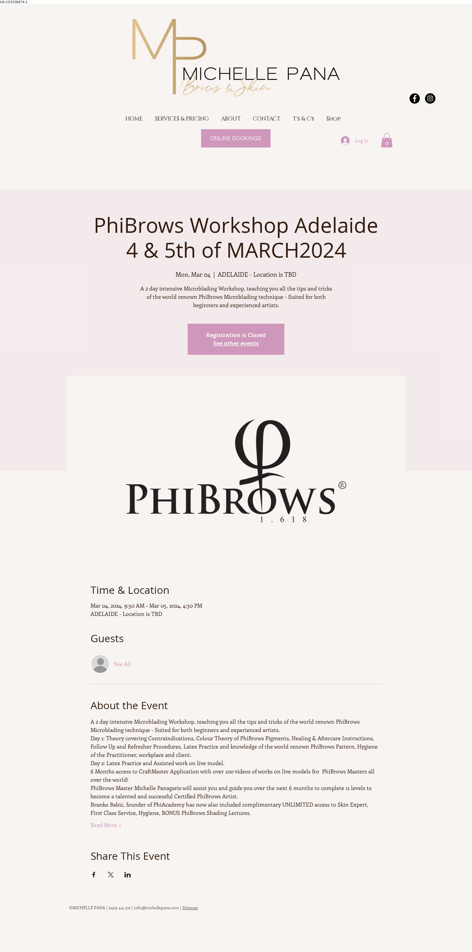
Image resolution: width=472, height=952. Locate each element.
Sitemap (190, 907)
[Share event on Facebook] (94, 874)
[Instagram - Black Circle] (430, 98)
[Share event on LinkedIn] (127, 874)
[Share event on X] (110, 874)
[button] (387, 140)
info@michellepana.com (156, 907)
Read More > (106, 824)
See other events (236, 343)
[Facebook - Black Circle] (414, 98)
